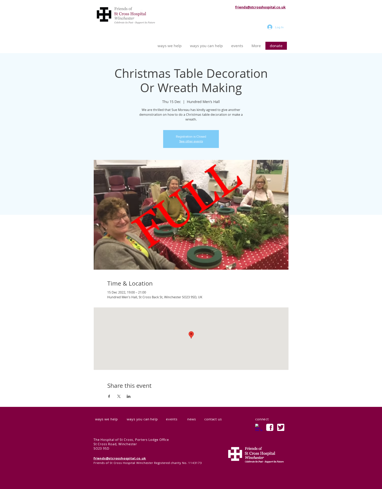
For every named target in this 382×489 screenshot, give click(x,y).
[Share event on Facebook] (109, 396)
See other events (191, 141)
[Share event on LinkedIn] (129, 396)
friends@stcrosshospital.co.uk (260, 7)
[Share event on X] (119, 396)
